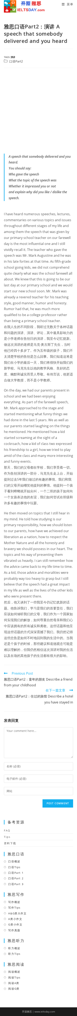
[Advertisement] (38, 110)
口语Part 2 (15, 878)
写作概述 (14, 902)
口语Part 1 (15, 873)
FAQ (7, 830)
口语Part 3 (15, 884)
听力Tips (14, 954)
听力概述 (14, 948)
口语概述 (14, 861)
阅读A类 (13, 983)
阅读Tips (14, 977)
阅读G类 (13, 988)
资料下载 (10, 843)
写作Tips (14, 907)
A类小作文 (15, 919)
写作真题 (14, 930)
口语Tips (14, 867)
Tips (7, 837)
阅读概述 (14, 972)
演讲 (13, 57)
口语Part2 (16, 61)
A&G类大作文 (17, 913)
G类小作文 (15, 924)
